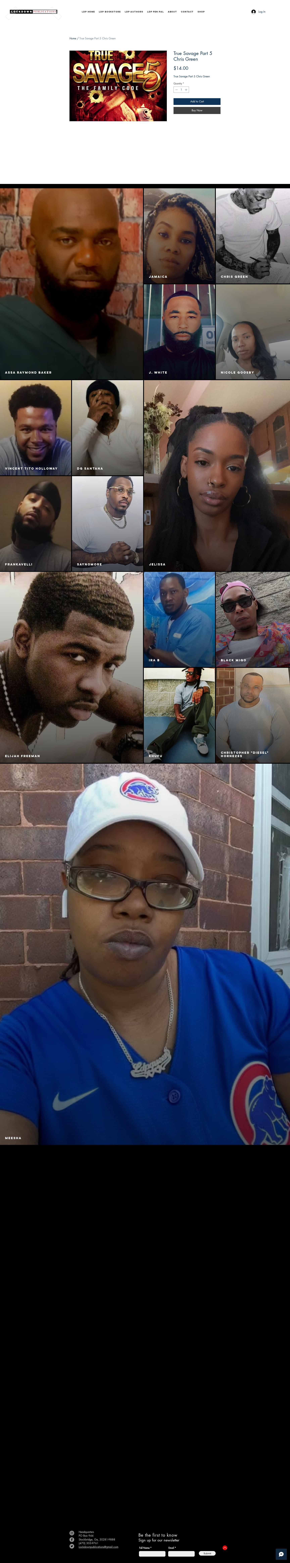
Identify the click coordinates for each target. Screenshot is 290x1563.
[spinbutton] (181, 90)
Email (171, 1548)
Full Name (144, 1548)
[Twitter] (71, 1546)
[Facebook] (71, 1539)
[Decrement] (176, 90)
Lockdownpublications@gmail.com (98, 1547)
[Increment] (186, 90)
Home (72, 38)
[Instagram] (71, 1533)
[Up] (225, 1548)
